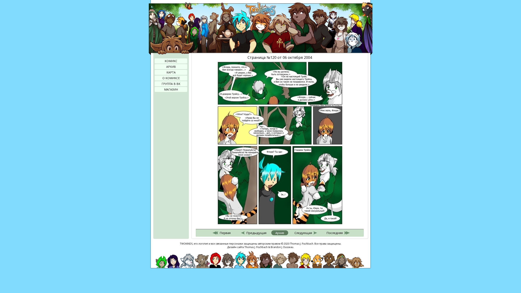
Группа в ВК (171, 84)
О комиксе (171, 78)
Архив (171, 67)
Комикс (171, 61)
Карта (171, 72)
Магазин (171, 89)
